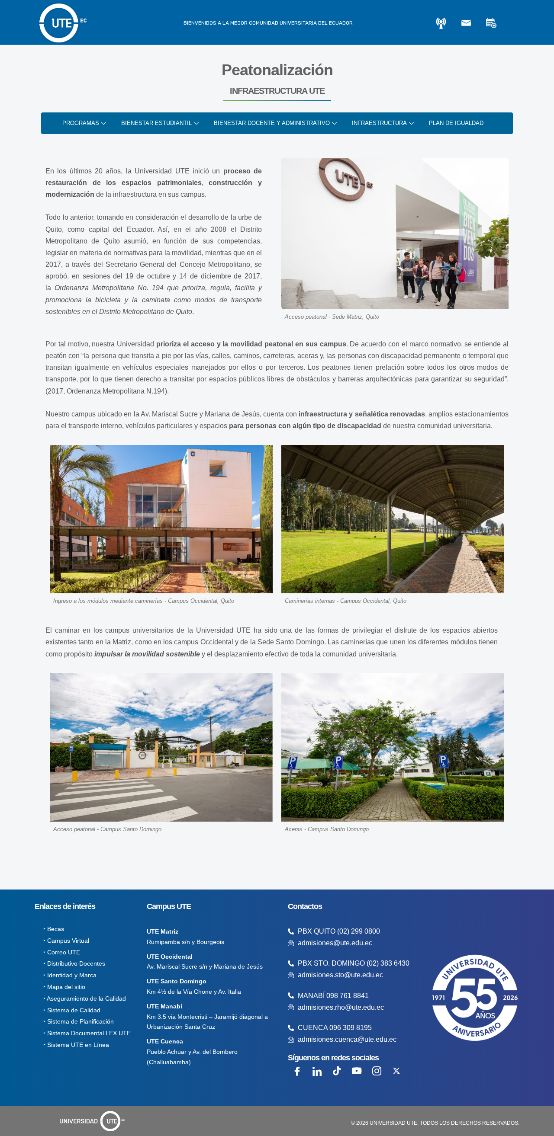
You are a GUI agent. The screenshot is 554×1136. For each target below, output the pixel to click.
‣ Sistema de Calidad (71, 1010)
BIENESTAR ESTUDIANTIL (156, 123)
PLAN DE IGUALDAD (456, 123)
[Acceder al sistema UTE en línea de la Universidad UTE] (441, 23)
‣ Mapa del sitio (64, 986)
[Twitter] (396, 1070)
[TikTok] (336, 1070)
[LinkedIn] (316, 1070)
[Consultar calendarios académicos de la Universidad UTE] (491, 23)
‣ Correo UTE (61, 952)
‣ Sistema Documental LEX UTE (87, 1033)
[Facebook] (296, 1070)
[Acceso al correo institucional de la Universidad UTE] (466, 23)
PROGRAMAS (80, 123)
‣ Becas (53, 928)
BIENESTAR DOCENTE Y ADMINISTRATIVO (272, 123)
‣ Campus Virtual (66, 940)
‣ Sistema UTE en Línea (76, 1044)
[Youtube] (356, 1070)
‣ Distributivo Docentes (74, 963)
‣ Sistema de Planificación (78, 1021)
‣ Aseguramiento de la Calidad (84, 998)
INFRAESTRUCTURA (379, 123)
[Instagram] (376, 1070)
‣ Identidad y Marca (70, 975)
